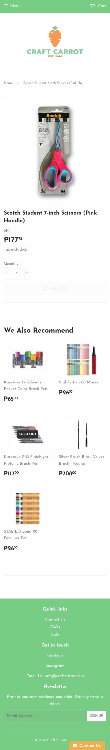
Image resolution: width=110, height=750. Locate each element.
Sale (55, 634)
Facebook (55, 655)
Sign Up (96, 716)
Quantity (11, 264)
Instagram (55, 666)
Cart (101, 6)
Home (8, 83)
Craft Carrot (56, 740)
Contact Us (55, 619)
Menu (15, 6)
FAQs (55, 627)
